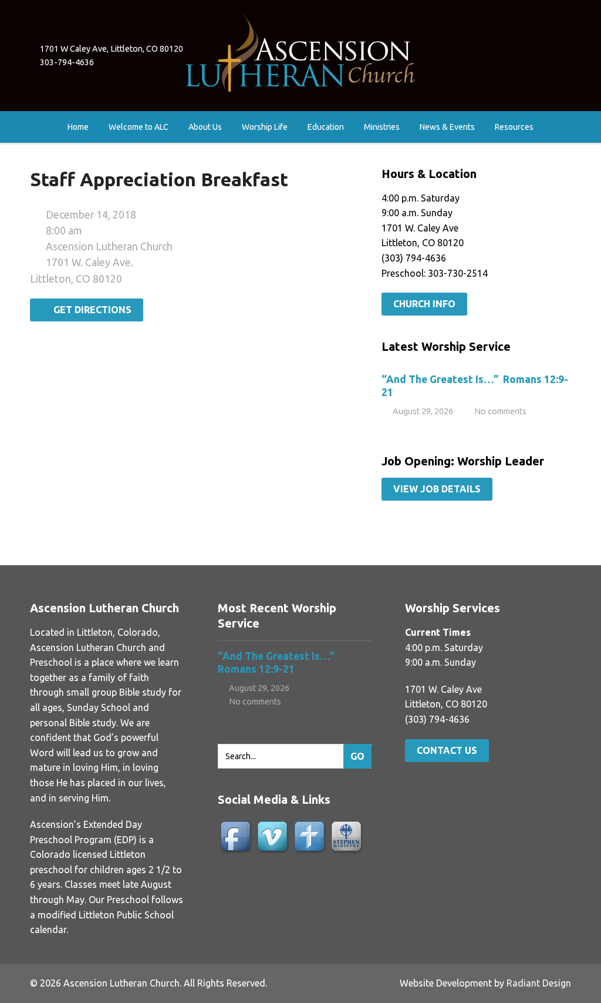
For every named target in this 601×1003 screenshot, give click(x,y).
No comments (500, 411)
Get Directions (90, 309)
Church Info (424, 303)
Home (78, 127)
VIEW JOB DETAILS (437, 489)
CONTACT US (447, 750)
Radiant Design (539, 983)
